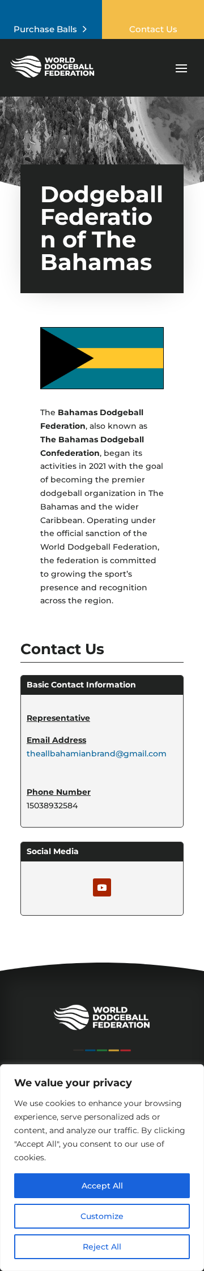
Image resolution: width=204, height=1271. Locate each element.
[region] (102, 1167)
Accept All (102, 1186)
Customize (102, 1216)
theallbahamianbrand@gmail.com (97, 753)
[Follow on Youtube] (102, 887)
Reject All (102, 1247)
